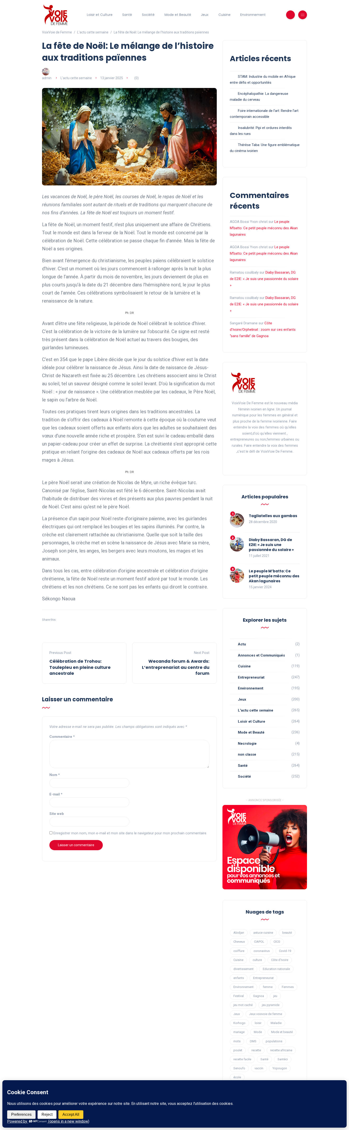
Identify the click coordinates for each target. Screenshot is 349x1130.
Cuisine (224, 14)
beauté (287, 932)
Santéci (283, 1059)
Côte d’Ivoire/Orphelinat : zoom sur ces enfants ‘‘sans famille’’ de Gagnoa (263, 329)
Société (148, 14)
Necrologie (247, 743)
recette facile (242, 1059)
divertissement (243, 969)
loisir (258, 1023)
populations (274, 1041)
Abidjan (238, 932)
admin (47, 78)
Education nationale (276, 969)
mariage (239, 1032)
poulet (237, 1050)
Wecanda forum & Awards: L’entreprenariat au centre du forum (175, 667)
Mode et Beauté (178, 14)
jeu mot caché (243, 1005)
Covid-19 (285, 951)
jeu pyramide (270, 1005)
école (237, 1077)
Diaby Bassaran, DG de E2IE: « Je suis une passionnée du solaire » (264, 278)
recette (256, 1050)
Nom (54, 775)
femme (268, 987)
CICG (277, 941)
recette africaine (281, 1050)
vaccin (259, 1068)
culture (257, 960)
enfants (238, 978)
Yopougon (280, 1068)
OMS (253, 1041)
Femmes (288, 987)
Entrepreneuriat (251, 677)
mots (237, 1041)
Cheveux (239, 941)
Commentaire (62, 737)
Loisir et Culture (100, 14)
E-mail (55, 794)
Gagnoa (258, 996)
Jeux (204, 14)
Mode (258, 1032)
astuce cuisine (263, 932)
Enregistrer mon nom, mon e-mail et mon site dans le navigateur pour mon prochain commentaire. (130, 833)
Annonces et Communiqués (261, 655)
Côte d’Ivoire (279, 960)
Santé (127, 14)
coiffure (238, 951)
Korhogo (239, 1023)
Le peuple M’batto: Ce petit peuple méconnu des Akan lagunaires (264, 228)
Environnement (253, 14)
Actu (242, 644)
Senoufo (239, 1068)
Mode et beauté (282, 1032)
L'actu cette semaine (76, 78)
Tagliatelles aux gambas (273, 515)
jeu (275, 996)
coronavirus (262, 951)
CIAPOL (259, 941)
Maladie (276, 1023)
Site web (56, 814)
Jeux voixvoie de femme (265, 1014)
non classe (247, 754)
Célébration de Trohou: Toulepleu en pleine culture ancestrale (80, 667)
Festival (238, 996)
